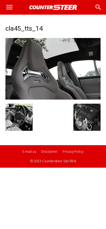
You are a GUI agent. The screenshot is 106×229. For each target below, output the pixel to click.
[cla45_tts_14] (53, 98)
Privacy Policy (73, 151)
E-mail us (29, 151)
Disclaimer (49, 151)
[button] (9, 7)
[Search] (98, 7)
